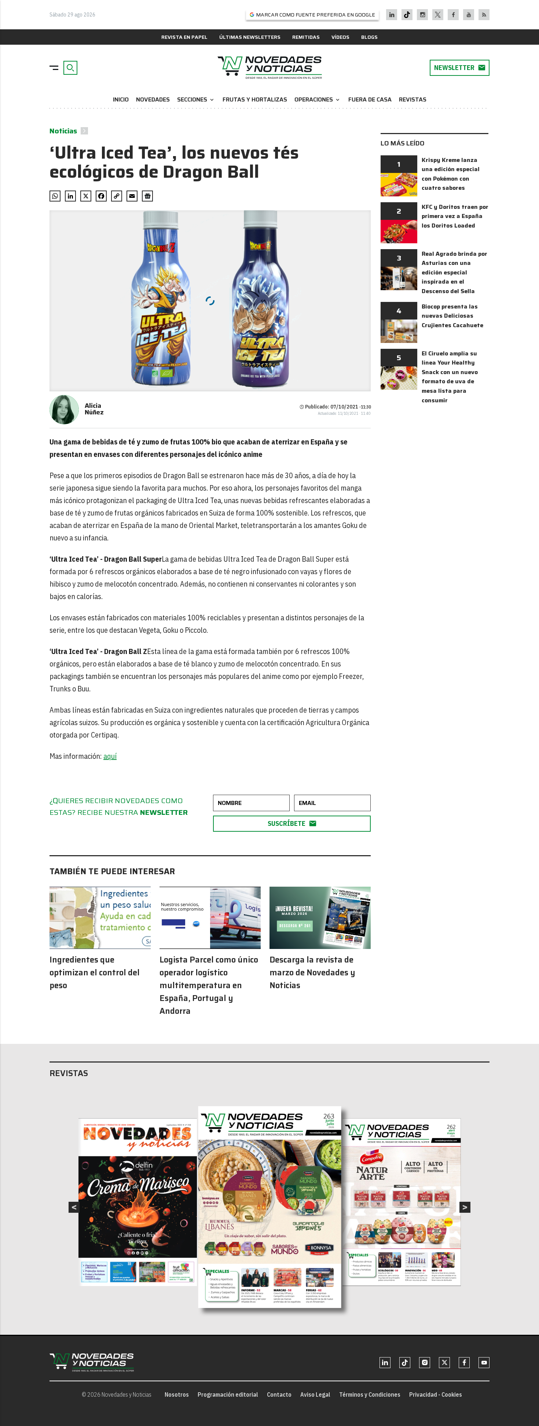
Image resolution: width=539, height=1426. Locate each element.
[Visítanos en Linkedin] (391, 15)
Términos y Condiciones (369, 1394)
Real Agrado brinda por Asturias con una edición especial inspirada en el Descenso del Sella (454, 272)
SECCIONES (196, 99)
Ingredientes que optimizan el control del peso (95, 972)
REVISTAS (412, 99)
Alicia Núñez (94, 408)
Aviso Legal (315, 1394)
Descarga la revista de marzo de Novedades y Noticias (312, 972)
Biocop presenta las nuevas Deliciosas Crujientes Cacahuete (452, 316)
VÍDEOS (340, 37)
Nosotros (177, 1394)
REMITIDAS (306, 37)
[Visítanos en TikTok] (407, 14)
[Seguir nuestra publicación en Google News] (147, 196)
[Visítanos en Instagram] (422, 15)
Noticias (63, 131)
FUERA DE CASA (370, 99)
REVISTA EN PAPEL (184, 37)
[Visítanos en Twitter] (438, 15)
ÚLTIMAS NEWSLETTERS (249, 37)
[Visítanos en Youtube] (469, 15)
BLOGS (369, 37)
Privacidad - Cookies (435, 1394)
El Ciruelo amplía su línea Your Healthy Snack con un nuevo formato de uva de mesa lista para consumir (450, 377)
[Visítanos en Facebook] (453, 15)
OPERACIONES (317, 99)
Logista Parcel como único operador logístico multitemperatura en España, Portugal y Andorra (209, 985)
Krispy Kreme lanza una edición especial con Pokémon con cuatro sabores (451, 174)
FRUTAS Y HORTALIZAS (255, 99)
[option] (269, 1207)
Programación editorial (228, 1394)
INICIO (121, 99)
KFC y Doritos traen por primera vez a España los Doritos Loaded (455, 216)
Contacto (279, 1394)
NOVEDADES (153, 99)
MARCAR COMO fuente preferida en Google (315, 14)
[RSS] (484, 15)
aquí (110, 756)
